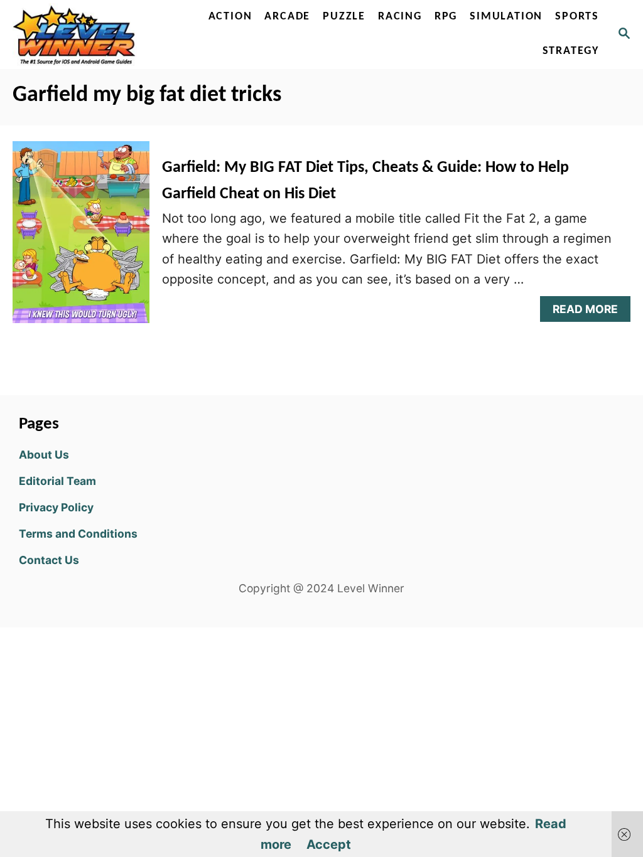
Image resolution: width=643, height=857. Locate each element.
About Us (44, 454)
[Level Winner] (77, 34)
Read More (591, 312)
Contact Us (49, 560)
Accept (328, 844)
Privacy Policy (56, 507)
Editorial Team (57, 480)
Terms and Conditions (78, 533)
